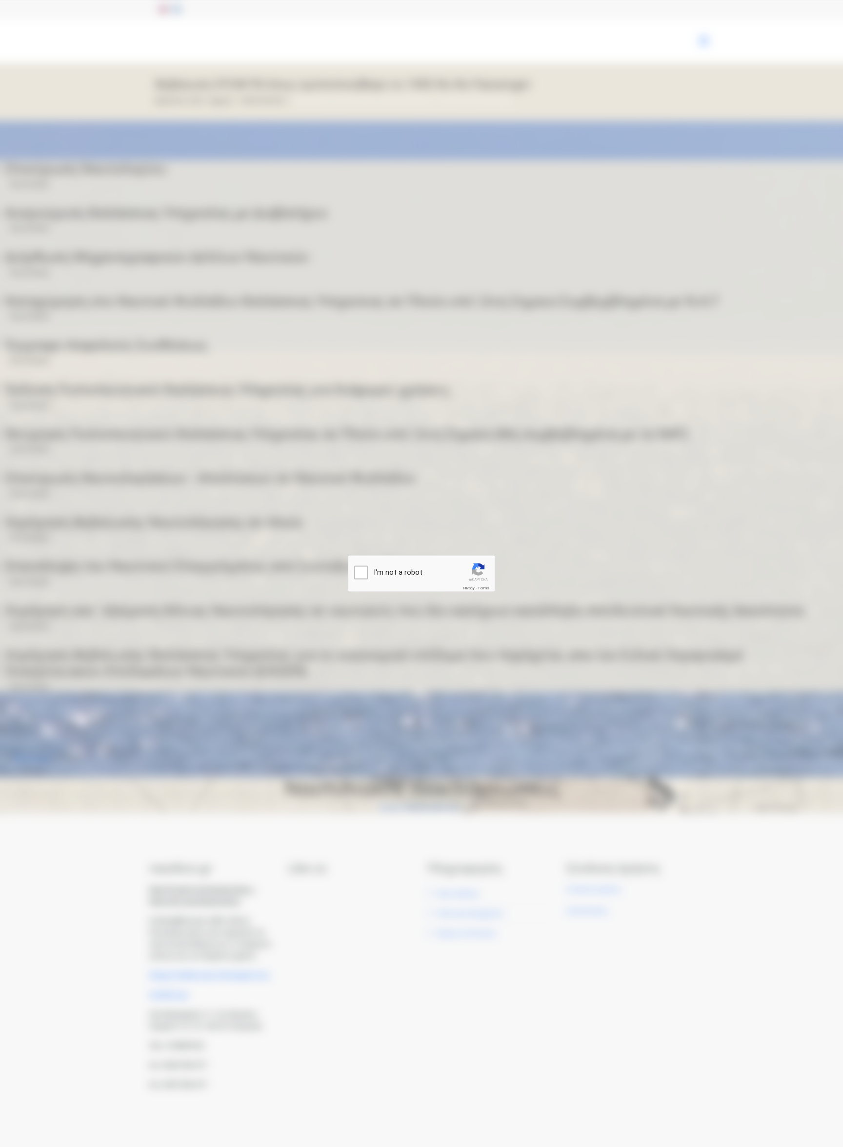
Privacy (469, 588)
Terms (483, 588)
